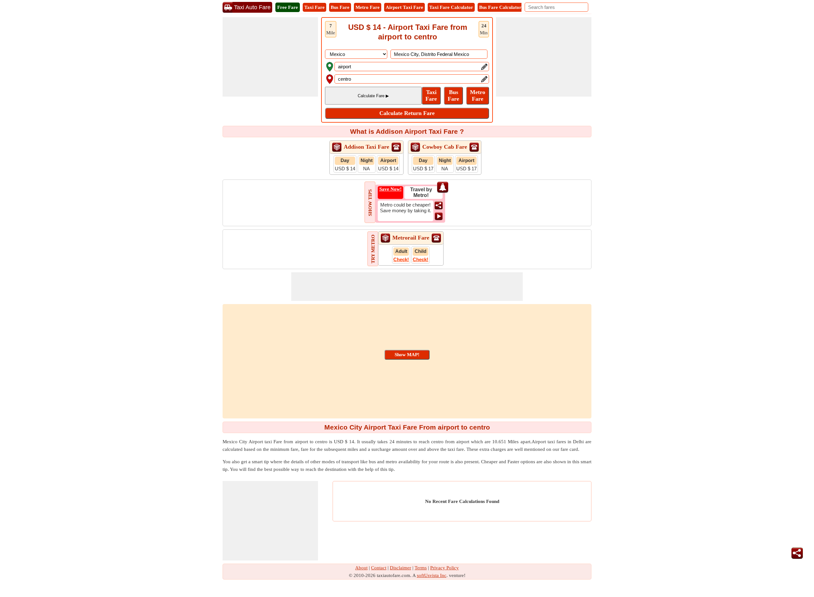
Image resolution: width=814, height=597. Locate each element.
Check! (401, 259)
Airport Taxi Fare (404, 7)
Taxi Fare (314, 7)
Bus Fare (340, 7)
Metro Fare (367, 7)
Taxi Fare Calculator (451, 7)
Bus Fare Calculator (500, 7)
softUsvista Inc (431, 575)
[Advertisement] (270, 57)
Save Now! (390, 189)
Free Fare (287, 7)
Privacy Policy (444, 567)
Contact (378, 567)
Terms (421, 567)
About (361, 567)
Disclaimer (400, 567)
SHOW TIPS (370, 202)
